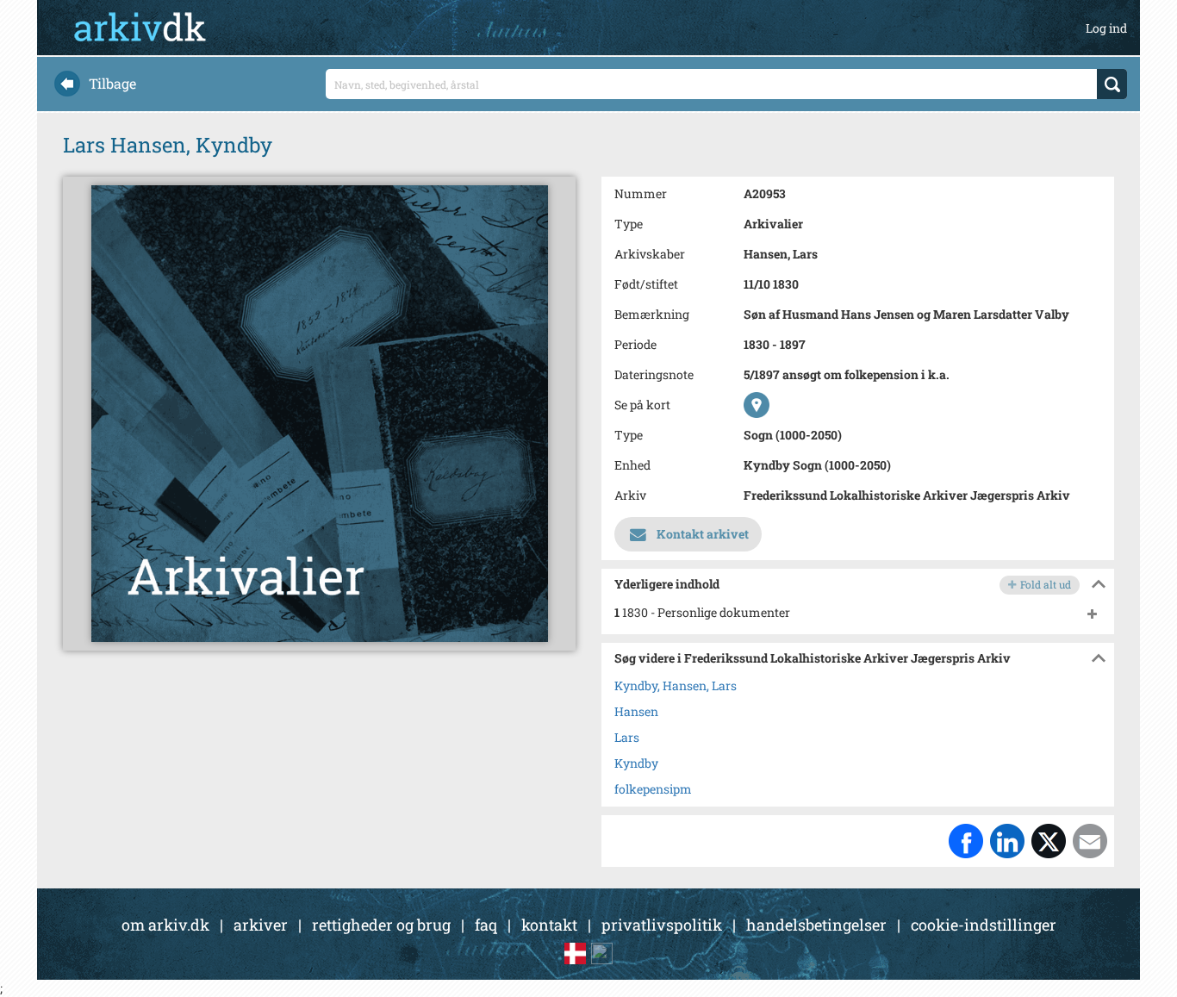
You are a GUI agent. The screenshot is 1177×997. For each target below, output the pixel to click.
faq (486, 924)
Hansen (636, 711)
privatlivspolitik (661, 924)
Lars (626, 737)
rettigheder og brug (381, 924)
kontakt (549, 924)
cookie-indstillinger (983, 924)
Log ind (1106, 28)
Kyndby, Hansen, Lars (675, 685)
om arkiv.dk (165, 924)
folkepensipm (653, 789)
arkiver (261, 924)
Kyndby (636, 763)
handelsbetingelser (816, 924)
